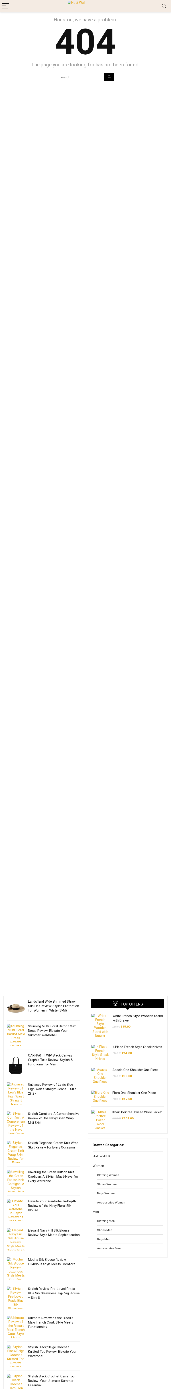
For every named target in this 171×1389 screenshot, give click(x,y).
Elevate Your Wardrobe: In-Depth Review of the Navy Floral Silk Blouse (52, 1205)
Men (96, 1212)
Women (98, 1166)
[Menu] (5, 6)
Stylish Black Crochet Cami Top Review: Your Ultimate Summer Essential (51, 1380)
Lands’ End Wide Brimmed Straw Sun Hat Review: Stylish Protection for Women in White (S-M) (53, 1005)
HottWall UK (101, 1156)
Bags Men (103, 1239)
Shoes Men (104, 1230)
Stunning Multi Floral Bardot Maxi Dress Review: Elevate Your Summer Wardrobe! (52, 1030)
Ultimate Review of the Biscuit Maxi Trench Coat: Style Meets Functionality (50, 1322)
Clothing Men (106, 1221)
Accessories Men (109, 1248)
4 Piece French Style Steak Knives (137, 1047)
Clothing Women (108, 1175)
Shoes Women (107, 1184)
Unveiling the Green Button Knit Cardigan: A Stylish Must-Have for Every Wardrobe (53, 1176)
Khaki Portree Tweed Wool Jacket (137, 1112)
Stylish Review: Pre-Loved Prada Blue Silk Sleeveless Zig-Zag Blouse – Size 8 (54, 1293)
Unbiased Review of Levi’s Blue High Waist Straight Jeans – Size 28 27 (52, 1089)
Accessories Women (111, 1202)
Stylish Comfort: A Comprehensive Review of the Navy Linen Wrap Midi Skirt (53, 1118)
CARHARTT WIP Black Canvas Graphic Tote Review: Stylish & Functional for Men (50, 1059)
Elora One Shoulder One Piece (134, 1093)
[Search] (164, 6)
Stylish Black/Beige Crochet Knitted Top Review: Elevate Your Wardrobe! (52, 1351)
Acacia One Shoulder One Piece (135, 1070)
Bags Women (106, 1193)
